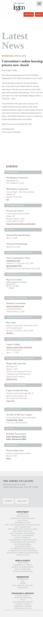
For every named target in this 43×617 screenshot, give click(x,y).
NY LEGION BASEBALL (23, 544)
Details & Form (11, 379)
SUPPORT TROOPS (22, 604)
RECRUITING (23, 588)
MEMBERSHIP (22, 579)
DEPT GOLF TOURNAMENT (23, 536)
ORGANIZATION (22, 516)
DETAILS (9, 333)
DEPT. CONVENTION (23, 527)
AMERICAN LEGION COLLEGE (23, 518)
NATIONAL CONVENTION (23, 571)
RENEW (23, 583)
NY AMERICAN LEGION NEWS (23, 548)
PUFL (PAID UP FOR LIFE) (23, 586)
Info (7, 199)
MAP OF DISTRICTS (23, 538)
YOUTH (23, 600)
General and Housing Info (15, 306)
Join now (28, 14)
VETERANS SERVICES (23, 598)
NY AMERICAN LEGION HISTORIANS (22, 551)
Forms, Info (10, 401)
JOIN (23, 581)
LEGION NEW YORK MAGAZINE (22, 542)
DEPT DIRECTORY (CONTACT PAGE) (22, 529)
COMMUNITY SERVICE (23, 606)
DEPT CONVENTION (23, 569)
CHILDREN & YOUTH (23, 523)
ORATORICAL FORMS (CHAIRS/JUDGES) (23, 553)
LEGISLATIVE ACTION (22, 608)
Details (11, 288)
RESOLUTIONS (23, 555)
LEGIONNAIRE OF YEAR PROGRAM (23, 540)
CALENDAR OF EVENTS (22, 565)
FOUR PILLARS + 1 (22, 595)
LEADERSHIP (23, 514)
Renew (39, 14)
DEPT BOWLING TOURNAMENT (22, 533)
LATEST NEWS (23, 563)
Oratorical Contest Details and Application (20, 224)
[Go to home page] (6, 16)
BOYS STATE (23, 520)
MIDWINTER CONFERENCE (23, 567)
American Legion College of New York (19, 347)
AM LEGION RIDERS (23, 546)
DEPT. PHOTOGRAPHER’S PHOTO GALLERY (22, 525)
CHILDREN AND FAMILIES (23, 602)
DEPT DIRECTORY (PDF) (23, 531)
